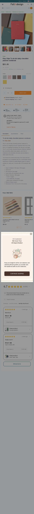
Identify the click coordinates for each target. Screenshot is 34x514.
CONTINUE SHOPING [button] (17, 273)
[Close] (31, 234)
